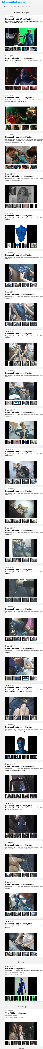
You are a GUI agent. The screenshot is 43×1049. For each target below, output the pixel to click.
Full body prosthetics (24, 21)
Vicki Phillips (22, 1006)
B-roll (6, 60)
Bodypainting (8, 21)
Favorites (15, 21)
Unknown (22, 962)
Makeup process (28, 140)
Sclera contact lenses (13, 22)
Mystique (29, 19)
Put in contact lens (10, 691)
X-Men (7, 16)
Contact (21, 1048)
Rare (6, 22)
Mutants (7, 101)
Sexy (9, 298)
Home (6, 6)
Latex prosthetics (34, 21)
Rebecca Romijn (22, 12)
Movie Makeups (17, 2)
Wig (21, 22)
